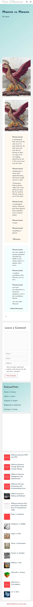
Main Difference (12, 2)
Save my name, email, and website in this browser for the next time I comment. (16, 369)
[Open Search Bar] (27, 2)
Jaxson (7, 16)
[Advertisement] (16, 35)
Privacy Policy (22, 604)
